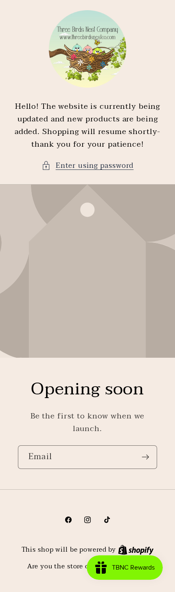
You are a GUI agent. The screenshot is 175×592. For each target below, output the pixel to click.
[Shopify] (136, 549)
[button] (88, 166)
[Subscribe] (145, 457)
